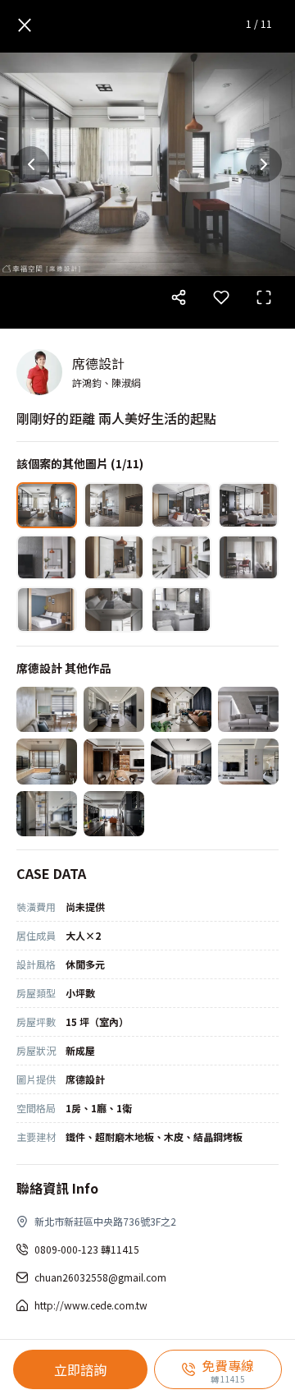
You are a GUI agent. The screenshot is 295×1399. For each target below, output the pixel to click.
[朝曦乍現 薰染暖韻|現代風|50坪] (181, 762)
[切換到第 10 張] (114, 610)
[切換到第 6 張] (114, 558)
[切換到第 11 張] (181, 610)
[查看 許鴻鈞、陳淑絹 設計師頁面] (39, 372)
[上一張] (31, 164)
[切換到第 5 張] (46, 558)
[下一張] (264, 164)
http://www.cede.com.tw (91, 1305)
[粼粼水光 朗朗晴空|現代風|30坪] (46, 814)
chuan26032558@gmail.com (100, 1277)
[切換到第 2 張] (114, 505)
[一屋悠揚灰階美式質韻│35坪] (248, 762)
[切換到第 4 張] (248, 505)
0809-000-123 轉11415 (86, 1249)
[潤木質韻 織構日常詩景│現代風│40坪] (114, 762)
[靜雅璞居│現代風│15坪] (46, 710)
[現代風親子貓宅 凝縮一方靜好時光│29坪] (181, 710)
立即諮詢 (80, 1369)
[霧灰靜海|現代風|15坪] (114, 710)
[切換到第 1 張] (46, 505)
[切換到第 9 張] (46, 610)
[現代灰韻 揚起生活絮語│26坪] (248, 710)
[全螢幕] (264, 297)
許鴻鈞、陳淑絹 (106, 382)
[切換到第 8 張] (248, 558)
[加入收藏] (221, 297)
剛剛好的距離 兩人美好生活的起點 (116, 418)
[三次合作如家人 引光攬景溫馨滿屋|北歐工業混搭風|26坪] (46, 762)
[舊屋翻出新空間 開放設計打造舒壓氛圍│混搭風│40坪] (114, 814)
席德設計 (98, 363)
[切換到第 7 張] (181, 558)
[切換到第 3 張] (181, 505)
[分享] (179, 297)
